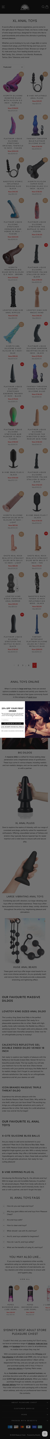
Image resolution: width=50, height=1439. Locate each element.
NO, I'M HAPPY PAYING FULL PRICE (12, 726)
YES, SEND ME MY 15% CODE (12, 723)
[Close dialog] (49, 702)
